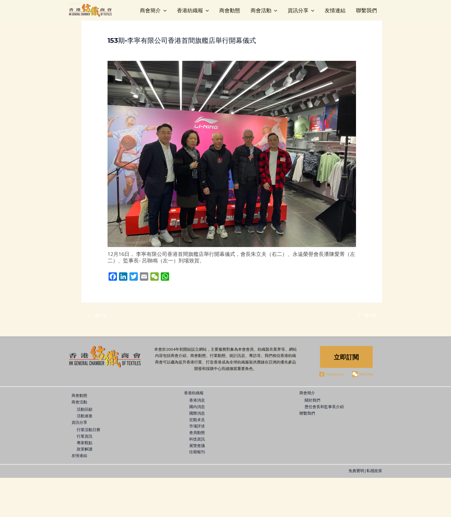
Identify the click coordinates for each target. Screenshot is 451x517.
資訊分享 (298, 10)
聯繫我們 (366, 10)
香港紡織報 (190, 10)
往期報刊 (197, 451)
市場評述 (197, 425)
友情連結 (335, 10)
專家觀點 (84, 442)
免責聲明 (356, 470)
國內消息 (197, 406)
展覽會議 (197, 445)
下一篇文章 (369, 315)
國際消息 (197, 413)
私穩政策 (374, 470)
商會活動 (261, 10)
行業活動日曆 (88, 429)
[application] (164, 10)
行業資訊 (84, 436)
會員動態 (197, 432)
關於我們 (312, 400)
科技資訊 (197, 439)
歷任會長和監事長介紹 (324, 406)
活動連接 (84, 415)
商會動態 (229, 10)
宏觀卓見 (197, 419)
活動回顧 (84, 409)
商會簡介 (150, 10)
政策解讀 (84, 448)
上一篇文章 (94, 315)
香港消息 (197, 400)
